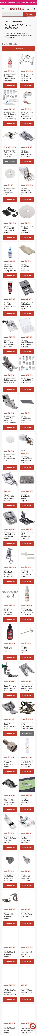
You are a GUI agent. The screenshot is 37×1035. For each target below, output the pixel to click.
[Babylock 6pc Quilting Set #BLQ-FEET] (10, 604)
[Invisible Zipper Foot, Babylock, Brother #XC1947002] (10, 528)
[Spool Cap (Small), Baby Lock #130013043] (10, 184)
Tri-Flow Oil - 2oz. (8, 649)
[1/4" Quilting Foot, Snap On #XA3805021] (27, 146)
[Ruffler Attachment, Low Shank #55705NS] (27, 718)
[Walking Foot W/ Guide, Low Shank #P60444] (10, 146)
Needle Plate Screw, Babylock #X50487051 (10, 878)
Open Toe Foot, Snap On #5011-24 (26, 916)
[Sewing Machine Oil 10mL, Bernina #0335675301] (27, 604)
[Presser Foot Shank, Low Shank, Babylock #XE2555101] (10, 412)
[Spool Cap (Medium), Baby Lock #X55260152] (10, 451)
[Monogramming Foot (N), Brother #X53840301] (27, 680)
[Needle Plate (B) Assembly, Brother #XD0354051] (10, 946)
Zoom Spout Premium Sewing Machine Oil (10, 78)
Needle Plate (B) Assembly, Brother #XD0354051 (10, 955)
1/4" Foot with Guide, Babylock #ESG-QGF (9, 498)
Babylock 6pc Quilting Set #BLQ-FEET (8, 612)
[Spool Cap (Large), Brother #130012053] (27, 222)
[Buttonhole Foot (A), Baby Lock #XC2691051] (27, 756)
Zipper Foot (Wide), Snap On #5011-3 (9, 726)
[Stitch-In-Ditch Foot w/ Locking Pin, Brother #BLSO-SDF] (10, 794)
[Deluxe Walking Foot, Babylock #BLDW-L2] (27, 451)
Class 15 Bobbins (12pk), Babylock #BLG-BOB (27, 344)
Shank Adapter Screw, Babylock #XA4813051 (26, 878)
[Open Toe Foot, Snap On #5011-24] (27, 908)
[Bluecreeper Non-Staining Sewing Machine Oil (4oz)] (10, 260)
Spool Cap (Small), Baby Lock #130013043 (8, 193)
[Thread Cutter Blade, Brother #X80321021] (27, 412)
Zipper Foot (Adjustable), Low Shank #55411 (27, 116)
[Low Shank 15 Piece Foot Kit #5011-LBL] (27, 70)
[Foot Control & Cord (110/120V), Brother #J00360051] (10, 222)
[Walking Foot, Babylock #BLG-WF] (27, 184)
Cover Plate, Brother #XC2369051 (25, 268)
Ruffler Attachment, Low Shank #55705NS (27, 726)
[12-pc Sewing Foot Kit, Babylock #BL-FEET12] (27, 490)
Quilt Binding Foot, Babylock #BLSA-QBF (9, 344)
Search (30, 14)
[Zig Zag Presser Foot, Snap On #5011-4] (27, 298)
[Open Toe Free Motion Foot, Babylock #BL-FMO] (10, 566)
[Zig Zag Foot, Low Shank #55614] (10, 374)
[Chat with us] (28, 8)
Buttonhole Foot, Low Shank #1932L (10, 840)
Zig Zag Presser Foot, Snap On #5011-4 (26, 306)
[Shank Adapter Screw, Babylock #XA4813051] (27, 870)
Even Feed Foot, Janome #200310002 (26, 954)
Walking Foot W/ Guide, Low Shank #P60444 (10, 154)
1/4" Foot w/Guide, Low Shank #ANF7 (25, 536)
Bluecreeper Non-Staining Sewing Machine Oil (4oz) (10, 269)
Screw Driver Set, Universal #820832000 (26, 574)
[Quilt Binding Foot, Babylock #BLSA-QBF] (10, 336)
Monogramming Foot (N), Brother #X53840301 (27, 688)
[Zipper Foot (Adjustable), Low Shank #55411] (27, 108)
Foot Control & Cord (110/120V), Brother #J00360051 (10, 231)
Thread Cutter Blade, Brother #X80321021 (26, 420)
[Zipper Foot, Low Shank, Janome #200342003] (10, 680)
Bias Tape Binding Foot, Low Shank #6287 (25, 841)
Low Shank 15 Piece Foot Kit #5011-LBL (26, 78)
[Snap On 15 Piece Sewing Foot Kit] (27, 374)
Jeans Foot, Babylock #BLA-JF (26, 802)
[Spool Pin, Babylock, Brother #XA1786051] (27, 642)
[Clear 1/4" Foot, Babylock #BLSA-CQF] (27, 984)
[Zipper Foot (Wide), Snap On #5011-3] (10, 718)
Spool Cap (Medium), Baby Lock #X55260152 (9, 459)
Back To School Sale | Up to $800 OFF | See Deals (18, 3)
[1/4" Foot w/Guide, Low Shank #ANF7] (27, 528)
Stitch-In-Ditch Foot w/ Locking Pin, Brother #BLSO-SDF (9, 803)
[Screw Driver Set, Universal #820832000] (27, 566)
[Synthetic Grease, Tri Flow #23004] (10, 298)
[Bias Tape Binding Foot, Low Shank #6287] (27, 832)
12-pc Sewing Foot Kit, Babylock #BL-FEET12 (26, 499)
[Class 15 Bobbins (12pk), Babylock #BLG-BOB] (27, 336)
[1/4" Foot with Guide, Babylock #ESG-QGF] (10, 490)
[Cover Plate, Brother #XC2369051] (27, 260)
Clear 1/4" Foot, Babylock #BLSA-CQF (27, 992)
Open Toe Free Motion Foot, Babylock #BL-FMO (9, 575)
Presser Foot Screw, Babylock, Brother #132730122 (10, 765)
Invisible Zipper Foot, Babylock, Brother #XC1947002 (9, 537)
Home (6, 21)
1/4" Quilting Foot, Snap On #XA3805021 (26, 154)
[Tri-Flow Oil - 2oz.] (10, 642)
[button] (3, 8)
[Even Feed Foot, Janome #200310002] (27, 946)
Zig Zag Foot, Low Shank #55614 (10, 381)
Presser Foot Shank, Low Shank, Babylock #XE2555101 (10, 421)
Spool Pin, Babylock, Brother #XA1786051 (25, 651)
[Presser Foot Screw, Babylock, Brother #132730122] (10, 756)
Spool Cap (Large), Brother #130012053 (26, 230)
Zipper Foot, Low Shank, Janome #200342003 (10, 688)
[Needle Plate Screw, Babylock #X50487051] (10, 870)
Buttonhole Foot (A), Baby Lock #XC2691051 (26, 764)
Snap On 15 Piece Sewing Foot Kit (27, 381)
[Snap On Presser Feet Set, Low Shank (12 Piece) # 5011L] (10, 108)
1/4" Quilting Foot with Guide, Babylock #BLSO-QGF (10, 993)
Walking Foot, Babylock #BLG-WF (26, 192)
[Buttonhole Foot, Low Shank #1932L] (10, 832)
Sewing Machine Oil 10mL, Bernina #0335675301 (27, 612)
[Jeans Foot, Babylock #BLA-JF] (27, 794)
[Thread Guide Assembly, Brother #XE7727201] (10, 908)
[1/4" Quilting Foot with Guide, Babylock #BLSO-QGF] (10, 984)
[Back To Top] (34, 1032)
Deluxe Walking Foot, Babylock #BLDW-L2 (26, 460)
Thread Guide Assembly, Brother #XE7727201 (9, 917)
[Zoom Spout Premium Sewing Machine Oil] (10, 70)
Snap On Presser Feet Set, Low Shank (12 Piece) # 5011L (10, 117)
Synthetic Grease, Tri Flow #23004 (10, 306)
